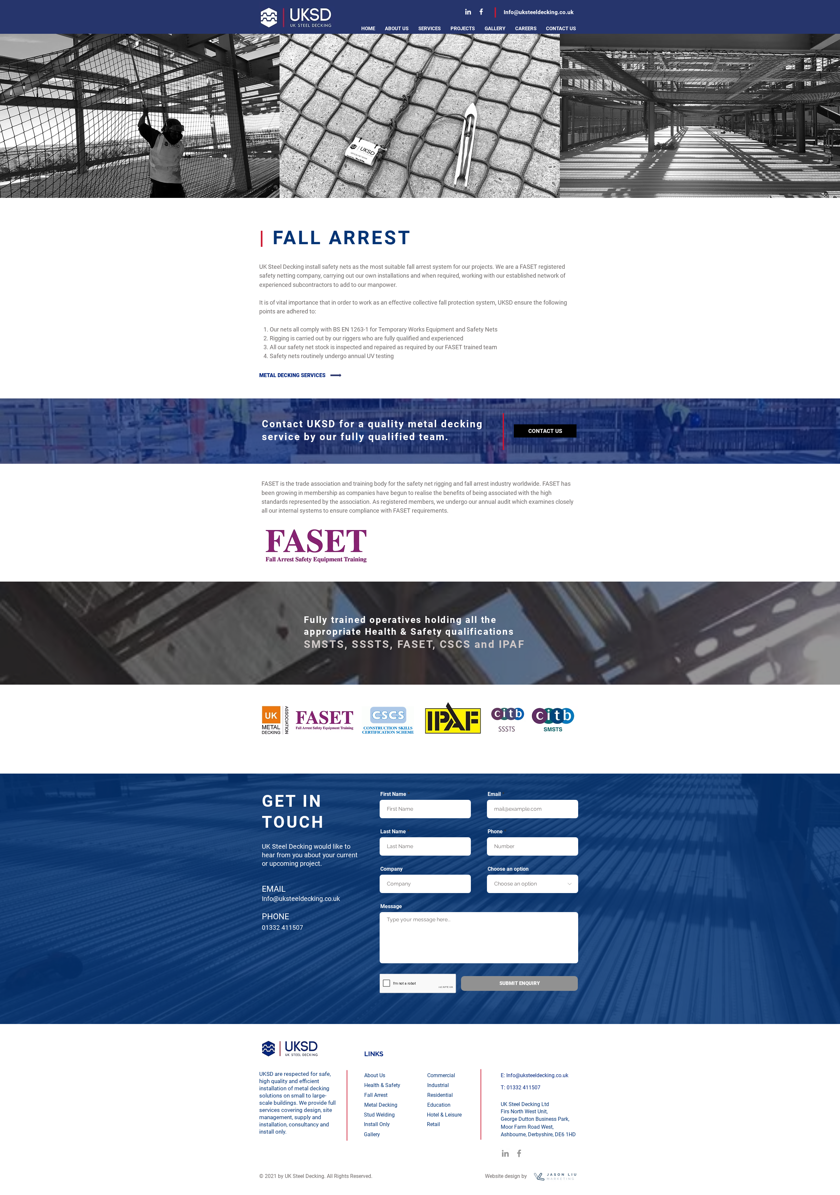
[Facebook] (481, 12)
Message (391, 906)
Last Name (393, 831)
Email (494, 794)
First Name (393, 794)
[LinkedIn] (468, 12)
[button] (429, 28)
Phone (495, 831)
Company (391, 869)
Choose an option (508, 869)
